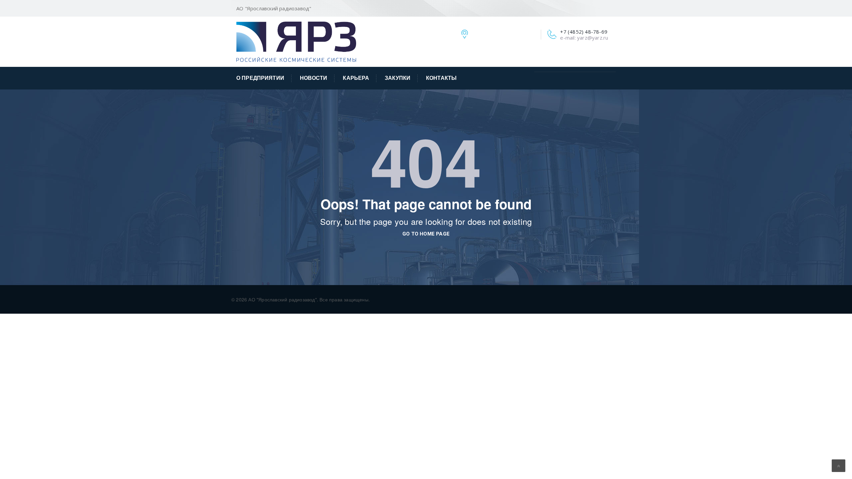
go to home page (426, 234)
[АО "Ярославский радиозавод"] (296, 41)
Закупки (397, 78)
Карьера (356, 78)
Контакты (441, 78)
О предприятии (260, 78)
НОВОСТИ (313, 78)
